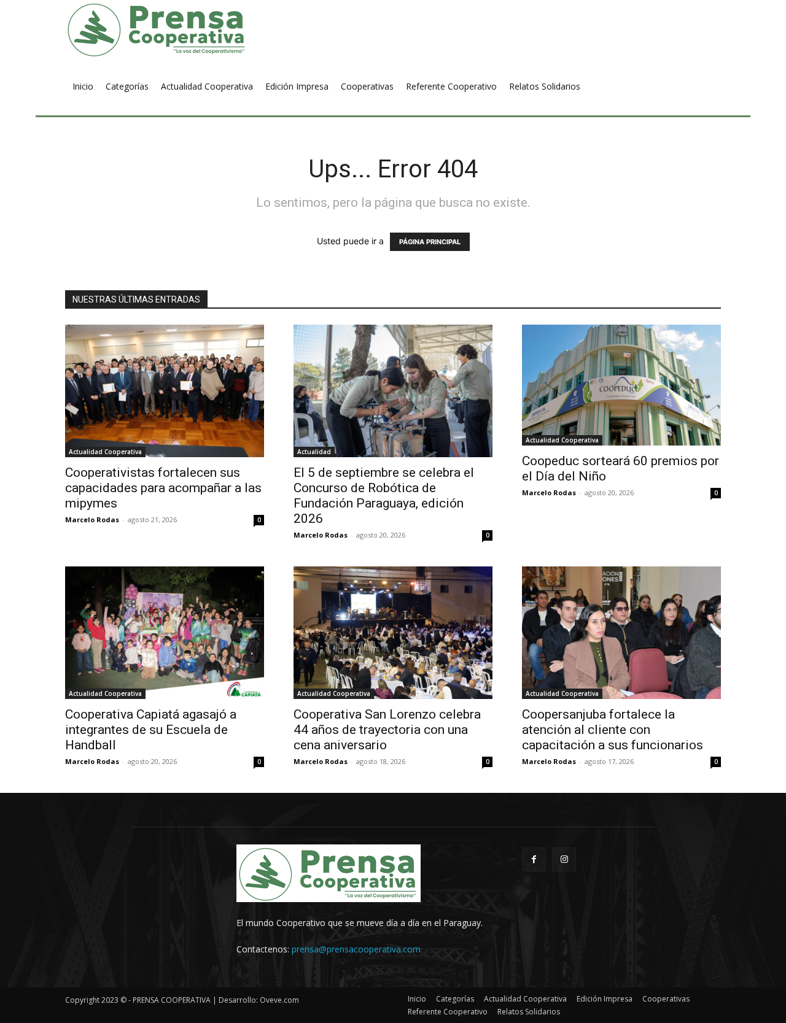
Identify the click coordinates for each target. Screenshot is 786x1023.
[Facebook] (534, 859)
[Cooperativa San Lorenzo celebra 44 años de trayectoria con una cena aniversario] (393, 632)
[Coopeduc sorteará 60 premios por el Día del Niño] (621, 385)
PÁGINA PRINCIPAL (430, 241)
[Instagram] (564, 859)
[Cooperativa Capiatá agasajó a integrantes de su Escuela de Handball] (164, 632)
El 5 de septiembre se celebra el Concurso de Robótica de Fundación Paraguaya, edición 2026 (384, 495)
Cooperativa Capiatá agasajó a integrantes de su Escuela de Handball (150, 729)
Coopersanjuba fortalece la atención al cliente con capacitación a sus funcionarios (612, 729)
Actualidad (314, 451)
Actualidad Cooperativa (105, 451)
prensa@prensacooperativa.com (356, 949)
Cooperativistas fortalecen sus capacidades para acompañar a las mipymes (163, 488)
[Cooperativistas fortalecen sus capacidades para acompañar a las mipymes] (164, 391)
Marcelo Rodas (92, 519)
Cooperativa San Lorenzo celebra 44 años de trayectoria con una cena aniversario (387, 729)
